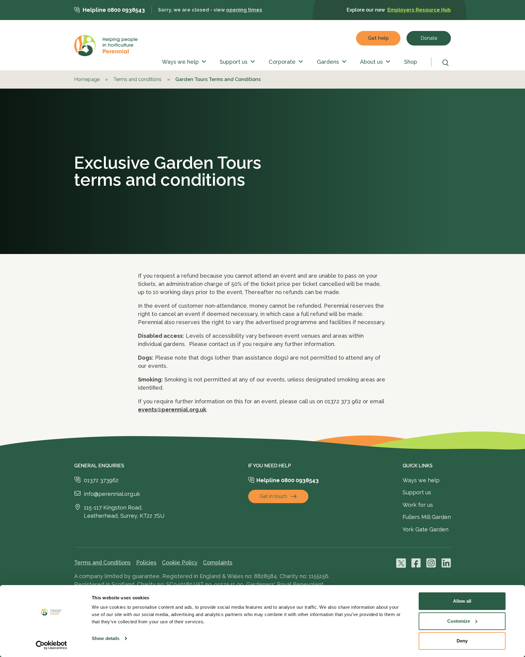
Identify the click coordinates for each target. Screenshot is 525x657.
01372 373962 (101, 480)
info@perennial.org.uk (112, 494)
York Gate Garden (425, 529)
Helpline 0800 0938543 (114, 10)
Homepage (87, 79)
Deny (462, 640)
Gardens (328, 62)
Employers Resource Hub (419, 10)
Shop (410, 62)
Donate (428, 38)
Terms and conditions (137, 79)
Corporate (282, 62)
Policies (146, 562)
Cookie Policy (179, 562)
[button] (202, 62)
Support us (234, 62)
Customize (458, 621)
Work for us (418, 505)
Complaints (217, 562)
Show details (105, 638)
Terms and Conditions (102, 562)
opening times (244, 10)
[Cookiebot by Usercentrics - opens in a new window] (51, 645)
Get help (378, 38)
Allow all (462, 601)
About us (371, 62)
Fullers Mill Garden (427, 517)
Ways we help (180, 62)
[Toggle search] (446, 62)
